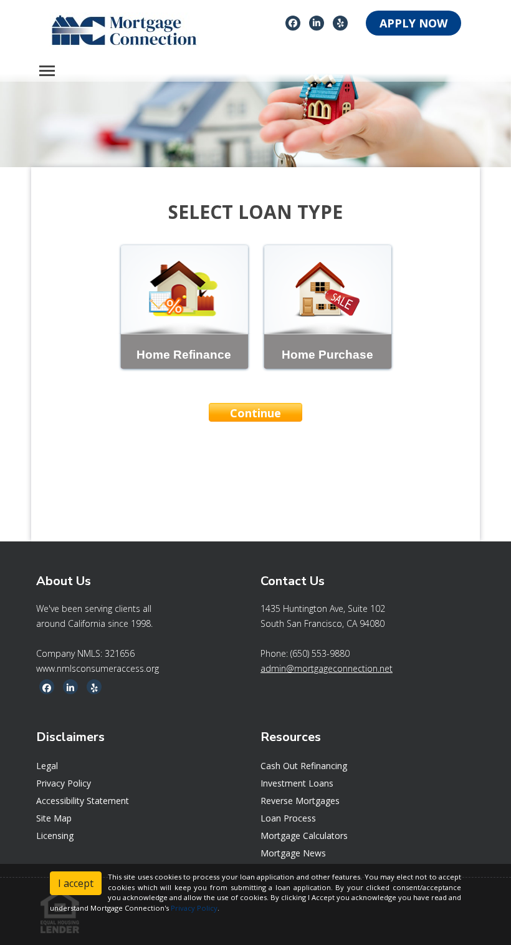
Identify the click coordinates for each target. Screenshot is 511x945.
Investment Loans (296, 783)
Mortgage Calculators (304, 835)
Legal (47, 766)
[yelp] (340, 22)
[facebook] (293, 22)
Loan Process (288, 818)
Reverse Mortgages (300, 801)
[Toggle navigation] (47, 71)
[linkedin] (316, 22)
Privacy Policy (63, 783)
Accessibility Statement (82, 801)
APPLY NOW (413, 23)
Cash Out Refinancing (303, 766)
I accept (75, 883)
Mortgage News (293, 853)
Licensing (55, 835)
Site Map (54, 818)
